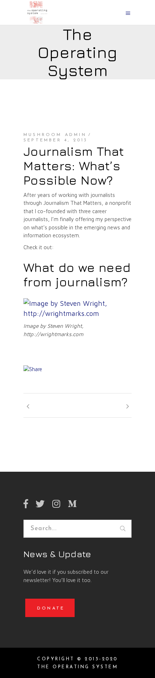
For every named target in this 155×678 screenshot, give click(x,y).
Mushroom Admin (55, 135)
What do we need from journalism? (76, 274)
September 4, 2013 (55, 140)
